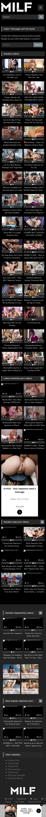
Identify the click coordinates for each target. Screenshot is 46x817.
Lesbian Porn (14, 760)
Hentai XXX (13, 766)
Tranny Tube (13, 763)
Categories (21, 799)
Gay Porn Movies (15, 778)
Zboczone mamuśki (16, 775)
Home (10, 799)
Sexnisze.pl (13, 772)
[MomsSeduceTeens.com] (19, 7)
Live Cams (19, 802)
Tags (35, 799)
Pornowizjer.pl (14, 769)
